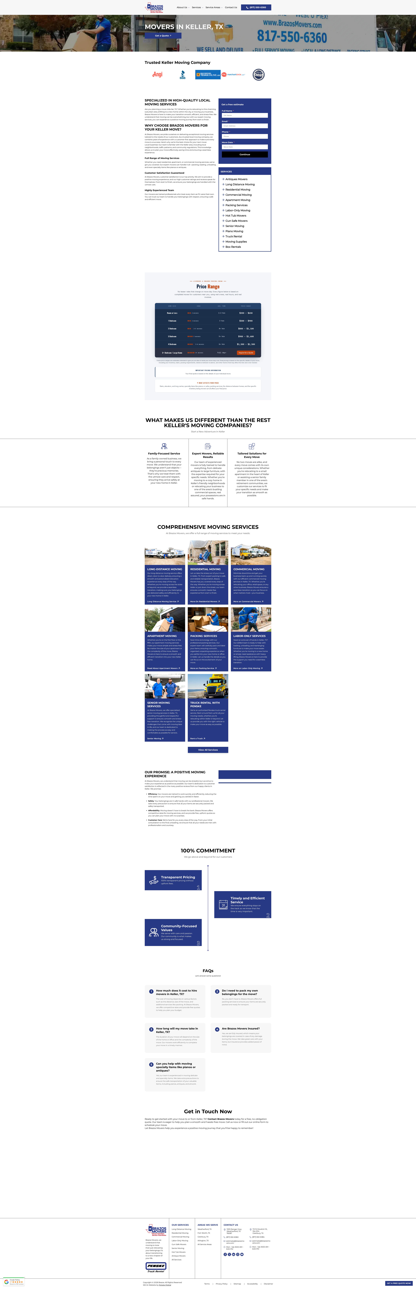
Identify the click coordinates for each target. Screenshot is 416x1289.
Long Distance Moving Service (161, 601)
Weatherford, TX (205, 1229)
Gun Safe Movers (237, 220)
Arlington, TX (203, 1241)
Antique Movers (178, 1256)
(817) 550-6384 (258, 1237)
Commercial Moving (239, 194)
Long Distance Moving (240, 184)
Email (225, 121)
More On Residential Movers (203, 601)
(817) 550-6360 (232, 1237)
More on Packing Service (202, 668)
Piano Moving (234, 231)
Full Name (227, 111)
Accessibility (254, 1284)
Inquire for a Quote (246, 353)
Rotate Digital (165, 1285)
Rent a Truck (196, 739)
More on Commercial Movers (247, 601)
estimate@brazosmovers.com (235, 1242)
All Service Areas (205, 1244)
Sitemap (239, 1284)
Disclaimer (268, 1284)
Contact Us (231, 7)
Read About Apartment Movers (162, 668)
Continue (245, 154)
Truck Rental (234, 236)
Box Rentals (233, 246)
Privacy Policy (223, 1284)
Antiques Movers (236, 179)
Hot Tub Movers (236, 215)
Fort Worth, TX (204, 1233)
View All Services (208, 750)
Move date (227, 142)
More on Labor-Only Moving (246, 668)
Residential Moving (238, 189)
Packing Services (237, 205)
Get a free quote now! (399, 1283)
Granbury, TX (203, 1237)
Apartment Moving (238, 200)
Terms (208, 1284)
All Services (176, 1260)
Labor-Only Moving (238, 210)
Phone (225, 132)
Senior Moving (235, 226)
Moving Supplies (236, 241)
